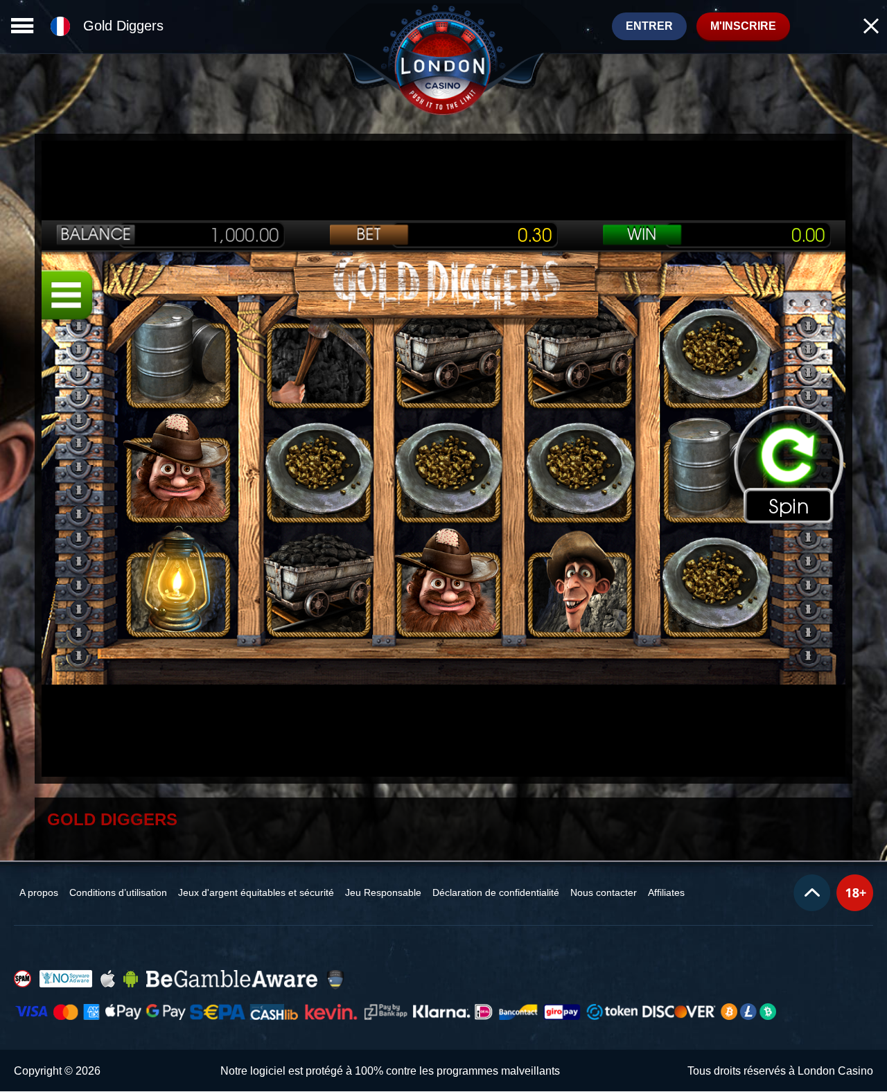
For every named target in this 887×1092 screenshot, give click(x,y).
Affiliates (666, 892)
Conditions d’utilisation (118, 892)
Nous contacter (603, 892)
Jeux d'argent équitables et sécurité (256, 892)
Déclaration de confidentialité (495, 892)
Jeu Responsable (383, 892)
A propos (38, 892)
